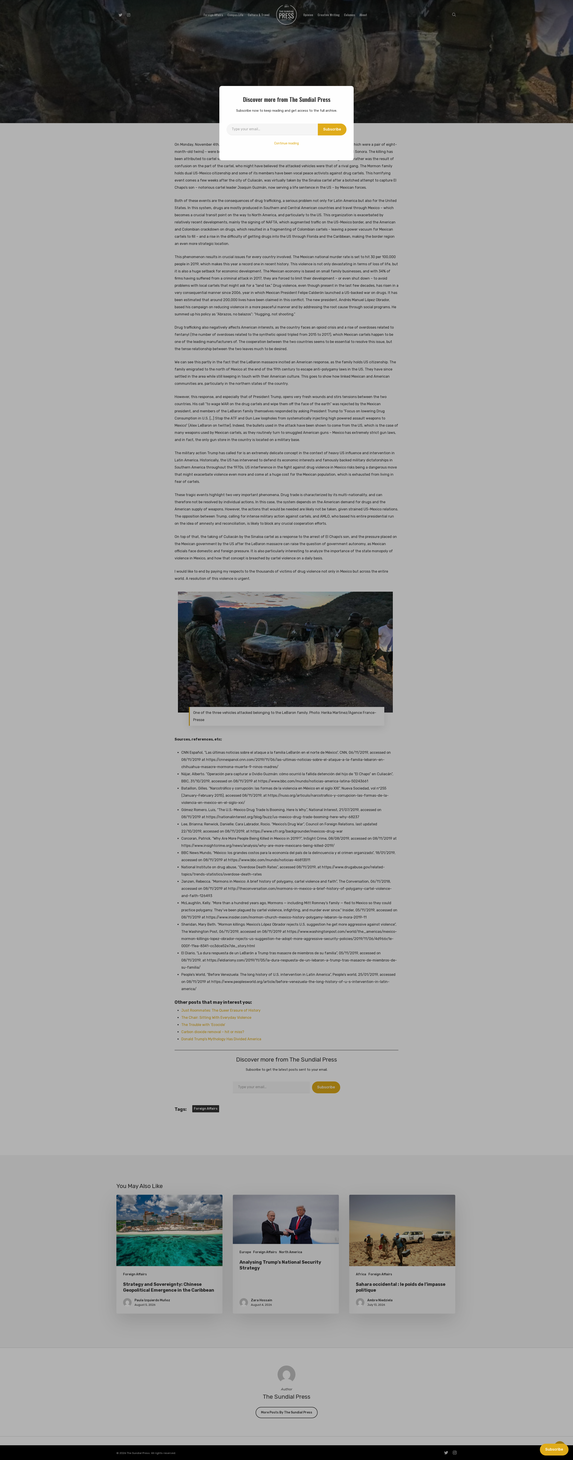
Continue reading (286, 143)
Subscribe (332, 129)
